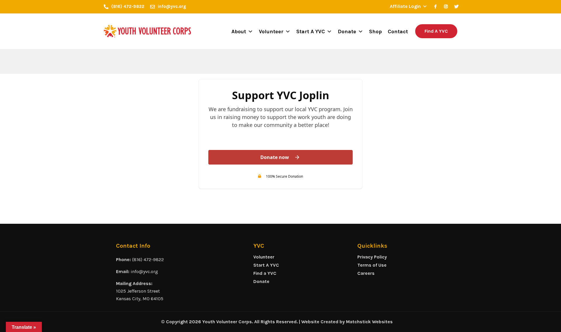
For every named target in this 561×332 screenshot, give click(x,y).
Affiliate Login (405, 6)
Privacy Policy (372, 257)
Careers (366, 273)
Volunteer (271, 31)
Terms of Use (372, 265)
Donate (347, 31)
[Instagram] (446, 6)
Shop (375, 31)
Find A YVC (436, 31)
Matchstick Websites (369, 321)
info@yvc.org (144, 271)
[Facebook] (435, 6)
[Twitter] (456, 6)
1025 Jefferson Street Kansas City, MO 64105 (139, 294)
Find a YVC (264, 273)
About (238, 31)
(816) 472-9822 (148, 259)
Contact (398, 31)
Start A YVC (310, 31)
